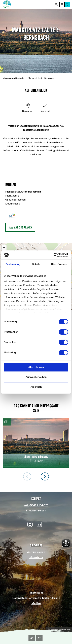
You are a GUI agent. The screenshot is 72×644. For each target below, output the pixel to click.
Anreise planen (36, 551)
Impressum (36, 592)
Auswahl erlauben (36, 377)
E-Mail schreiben (36, 510)
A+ (39, 637)
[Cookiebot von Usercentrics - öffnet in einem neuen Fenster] (53, 255)
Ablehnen (36, 386)
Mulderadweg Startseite (13, 78)
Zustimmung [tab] (13, 264)
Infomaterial (36, 557)
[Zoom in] (4, 247)
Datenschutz (20, 597)
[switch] (63, 332)
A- (31, 637)
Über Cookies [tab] (59, 264)
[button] (67, 4)
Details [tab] (36, 264)
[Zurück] (27, 476)
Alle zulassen (36, 367)
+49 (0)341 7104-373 (36, 505)
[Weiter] (45, 476)
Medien (36, 603)
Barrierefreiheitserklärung (44, 597)
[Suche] (56, 4)
